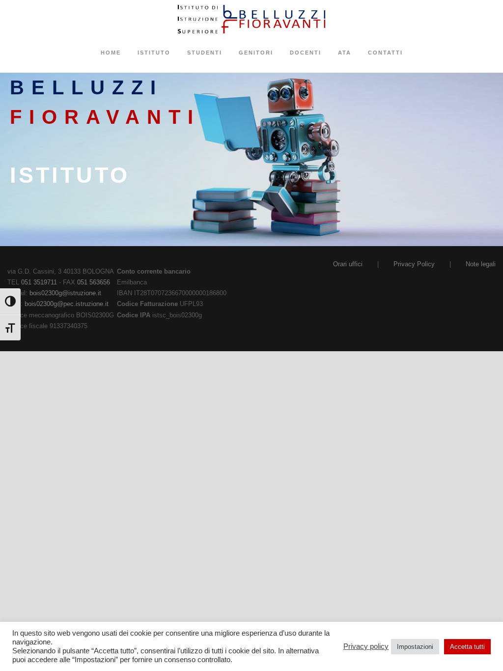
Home (111, 53)
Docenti (305, 53)
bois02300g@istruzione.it (65, 293)
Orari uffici (348, 264)
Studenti (204, 53)
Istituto (154, 53)
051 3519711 (39, 282)
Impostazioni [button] (415, 646)
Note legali (481, 264)
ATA (344, 53)
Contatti (385, 53)
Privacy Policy (414, 264)
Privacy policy (366, 646)
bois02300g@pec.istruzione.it (67, 304)
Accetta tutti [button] (467, 646)
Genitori (256, 53)
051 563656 (93, 282)
